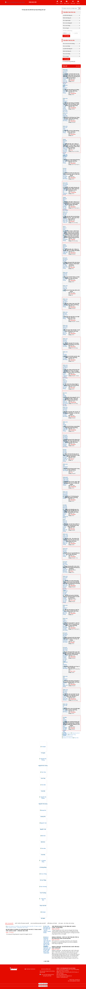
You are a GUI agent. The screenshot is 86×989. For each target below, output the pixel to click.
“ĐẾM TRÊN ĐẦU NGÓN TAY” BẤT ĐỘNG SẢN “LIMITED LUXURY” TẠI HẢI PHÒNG (64, 927)
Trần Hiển (43, 791)
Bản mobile (77, 981)
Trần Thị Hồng (43, 892)
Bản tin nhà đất (9, 923)
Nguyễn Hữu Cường (43, 765)
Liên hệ (61, 3)
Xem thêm (78, 66)
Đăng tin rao (66, 3)
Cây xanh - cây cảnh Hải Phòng (66, 923)
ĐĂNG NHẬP (73, 3)
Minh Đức (43, 842)
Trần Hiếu (43, 854)
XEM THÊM (46, 961)
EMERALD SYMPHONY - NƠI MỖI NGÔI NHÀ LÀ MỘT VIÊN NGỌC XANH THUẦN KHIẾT (65, 947)
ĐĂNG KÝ (78, 3)
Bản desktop (70, 981)
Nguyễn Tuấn (43, 829)
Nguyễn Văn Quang (43, 803)
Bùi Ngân (43, 918)
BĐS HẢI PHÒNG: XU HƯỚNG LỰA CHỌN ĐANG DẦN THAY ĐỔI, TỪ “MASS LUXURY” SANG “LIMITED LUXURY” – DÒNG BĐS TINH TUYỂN (24, 930)
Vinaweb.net (77, 979)
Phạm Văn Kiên (43, 905)
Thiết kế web (71, 979)
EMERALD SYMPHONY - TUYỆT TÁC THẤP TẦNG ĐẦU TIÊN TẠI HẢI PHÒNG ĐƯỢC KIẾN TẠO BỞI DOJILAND (65, 937)
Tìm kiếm (67, 36)
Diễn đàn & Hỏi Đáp (52, 923)
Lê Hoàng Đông (43, 867)
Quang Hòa (43, 816)
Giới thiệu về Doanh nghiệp (22, 923)
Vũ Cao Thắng (43, 880)
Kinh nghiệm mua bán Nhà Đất (38, 923)
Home (57, 3)
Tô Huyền (43, 752)
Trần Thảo (43, 778)
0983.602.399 (32, 2)
